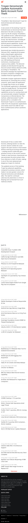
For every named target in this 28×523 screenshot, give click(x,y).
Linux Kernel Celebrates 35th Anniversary (13, 417)
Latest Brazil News (5, 504)
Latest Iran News (5, 499)
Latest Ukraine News (6, 502)
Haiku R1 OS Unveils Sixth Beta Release (13, 362)
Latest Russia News (5, 495)
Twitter (4, 510)
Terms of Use (15, 515)
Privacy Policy (22, 515)
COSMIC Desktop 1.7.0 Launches (11, 398)
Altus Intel (7, 521)
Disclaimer (3, 518)
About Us (3, 515)
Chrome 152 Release (7, 367)
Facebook (4, 511)
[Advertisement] (14, 126)
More (13, 487)
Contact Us (9, 515)
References (22, 214)
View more (14, 471)
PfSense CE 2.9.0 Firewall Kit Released (12, 264)
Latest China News (5, 497)
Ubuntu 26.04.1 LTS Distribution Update (13, 327)
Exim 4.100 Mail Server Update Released (13, 429)
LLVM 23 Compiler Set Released (10, 332)
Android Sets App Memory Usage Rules (13, 308)
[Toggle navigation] (25, 2)
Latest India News (5, 500)
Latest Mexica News (6, 505)
